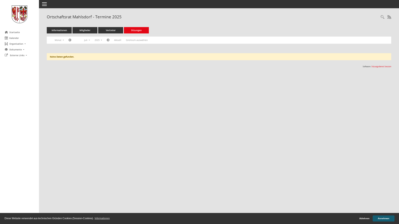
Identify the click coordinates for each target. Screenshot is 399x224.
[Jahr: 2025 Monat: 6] (70, 40)
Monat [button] (58, 40)
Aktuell (117, 40)
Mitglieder (84, 30)
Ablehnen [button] (364, 218)
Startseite (14, 32)
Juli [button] (86, 40)
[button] (19, 44)
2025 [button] (97, 40)
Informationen (59, 30)
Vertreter (111, 30)
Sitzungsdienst (381, 66)
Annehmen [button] (383, 218)
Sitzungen (136, 30)
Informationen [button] (102, 218)
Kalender (14, 38)
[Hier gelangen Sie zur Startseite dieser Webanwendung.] (19, 14)
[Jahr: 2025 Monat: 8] (108, 40)
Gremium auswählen (137, 40)
